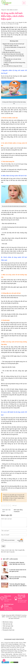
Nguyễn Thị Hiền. (23, 22)
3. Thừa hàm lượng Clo (9, 50)
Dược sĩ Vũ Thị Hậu (14, 23)
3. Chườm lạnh (7, 61)
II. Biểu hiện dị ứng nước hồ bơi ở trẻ (11, 52)
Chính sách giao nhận (8, 626)
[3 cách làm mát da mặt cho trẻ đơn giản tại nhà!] (4, 570)
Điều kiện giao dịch (7, 628)
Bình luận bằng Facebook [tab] (18, 510)
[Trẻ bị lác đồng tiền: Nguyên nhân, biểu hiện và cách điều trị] (4, 585)
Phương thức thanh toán (8, 630)
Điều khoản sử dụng (7, 622)
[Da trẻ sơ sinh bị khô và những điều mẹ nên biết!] (4, 578)
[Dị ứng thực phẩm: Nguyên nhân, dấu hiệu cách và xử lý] (4, 563)
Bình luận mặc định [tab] (6, 510)
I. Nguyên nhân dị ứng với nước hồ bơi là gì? (13, 44)
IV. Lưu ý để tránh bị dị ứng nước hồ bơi (12, 66)
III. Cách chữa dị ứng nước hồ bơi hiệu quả (12, 54)
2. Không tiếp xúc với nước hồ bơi (12, 59)
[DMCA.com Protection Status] (13, 662)
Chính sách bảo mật (7, 624)
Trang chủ (3, 9)
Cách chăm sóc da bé (12, 9)
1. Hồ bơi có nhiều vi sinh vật (11, 45)
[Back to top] (3, 660)
